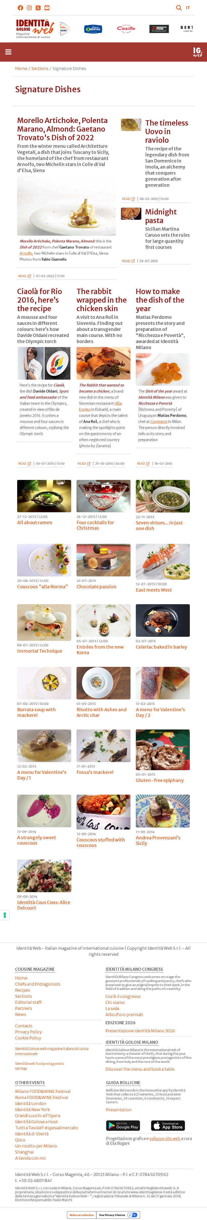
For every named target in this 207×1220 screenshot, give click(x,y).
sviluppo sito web (164, 1138)
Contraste (158, 421)
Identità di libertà (31, 1133)
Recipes (22, 990)
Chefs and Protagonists (37, 984)
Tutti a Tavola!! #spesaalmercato (46, 1127)
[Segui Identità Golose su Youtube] (47, 7)
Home (21, 68)
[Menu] (8, 52)
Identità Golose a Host (36, 1121)
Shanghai (24, 1152)
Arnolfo (26, 253)
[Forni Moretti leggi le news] (126, 28)
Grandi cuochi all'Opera (37, 1115)
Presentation (119, 1109)
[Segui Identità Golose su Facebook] (20, 7)
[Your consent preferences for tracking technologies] (5, 915)
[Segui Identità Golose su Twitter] (38, 7)
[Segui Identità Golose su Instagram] (29, 7)
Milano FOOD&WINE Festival (43, 1091)
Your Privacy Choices (112, 1214)
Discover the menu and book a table (140, 1069)
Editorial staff (28, 1002)
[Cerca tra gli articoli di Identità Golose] (180, 7)
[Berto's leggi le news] (159, 28)
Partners (23, 1008)
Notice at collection (82, 1214)
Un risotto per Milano (36, 1146)
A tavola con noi (30, 1158)
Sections (40, 68)
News (20, 1014)
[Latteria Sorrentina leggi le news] (59, 28)
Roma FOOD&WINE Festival (41, 1097)
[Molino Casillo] (93, 28)
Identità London (30, 1103)
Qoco (20, 1139)
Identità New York (32, 1109)
